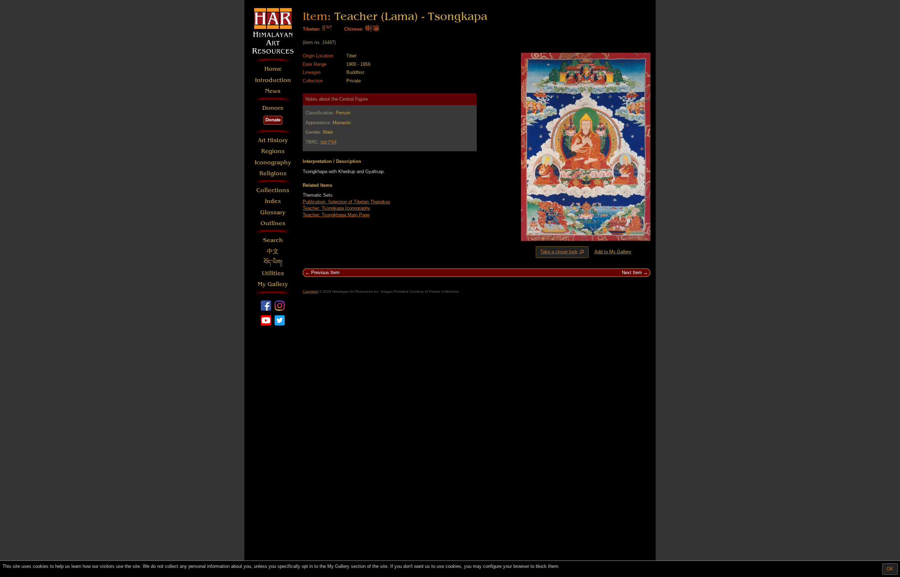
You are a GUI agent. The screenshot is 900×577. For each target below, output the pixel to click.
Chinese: (353, 29)
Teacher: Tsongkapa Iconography (336, 208)
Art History (273, 140)
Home (273, 68)
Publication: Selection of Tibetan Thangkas (346, 201)
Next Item (632, 272)
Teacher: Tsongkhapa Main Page (336, 214)
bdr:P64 (328, 142)
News (273, 91)
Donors (272, 107)
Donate (273, 119)
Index (273, 201)
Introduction (273, 80)
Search (273, 240)
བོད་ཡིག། (273, 262)
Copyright (310, 291)
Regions (273, 151)
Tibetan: (311, 29)
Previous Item (325, 272)
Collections (272, 190)
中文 (273, 251)
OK (890, 568)
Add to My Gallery (612, 251)
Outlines (273, 223)
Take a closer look (562, 252)
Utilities (273, 273)
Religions (273, 173)
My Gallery (273, 284)
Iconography (273, 162)
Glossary (272, 212)
